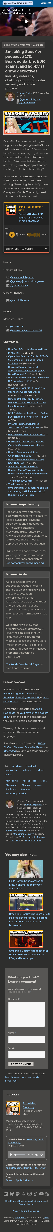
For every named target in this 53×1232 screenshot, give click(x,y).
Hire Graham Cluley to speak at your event (26, 1201)
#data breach (29, 780)
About (31, 1204)
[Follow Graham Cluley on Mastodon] (18, 1193)
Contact (23, 1204)
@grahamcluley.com (30, 99)
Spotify (28, 1168)
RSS (36, 1168)
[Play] (11, 1154)
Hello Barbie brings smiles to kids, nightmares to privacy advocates (26, 884)
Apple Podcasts (14, 1168)
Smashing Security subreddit (21, 697)
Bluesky (40, 747)
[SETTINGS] (41, 1154)
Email (11, 1048)
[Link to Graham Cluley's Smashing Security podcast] (23, 1193)
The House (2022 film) (20, 480)
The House (14, 484)
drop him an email (33, 840)
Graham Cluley (24, 93)
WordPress (20, 1217)
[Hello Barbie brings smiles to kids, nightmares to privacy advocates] (31, 869)
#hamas (26, 784)
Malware (26, 770)
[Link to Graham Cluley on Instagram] (29, 1193)
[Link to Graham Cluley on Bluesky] (12, 1193)
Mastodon (9, 750)
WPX (46, 1217)
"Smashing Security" (23, 833)
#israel (38, 784)
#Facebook (11, 784)
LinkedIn (32, 837)
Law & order (11, 770)
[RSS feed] (47, 1193)
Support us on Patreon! (21, 494)
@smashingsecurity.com (18, 693)
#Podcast (26, 789)
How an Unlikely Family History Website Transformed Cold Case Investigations (27, 402)
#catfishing (12, 780)
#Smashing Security (16, 793)
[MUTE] (36, 1154)
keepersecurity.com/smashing (25, 563)
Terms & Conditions (31, 1211)
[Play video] (26, 21)
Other (43, 1168)
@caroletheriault (20, 300)
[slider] (19, 1154)
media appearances (16, 830)
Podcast (40, 770)
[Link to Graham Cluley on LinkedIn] (6, 1193)
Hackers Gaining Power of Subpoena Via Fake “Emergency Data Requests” (26, 370)
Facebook (31, 766)
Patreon (10, 1180)
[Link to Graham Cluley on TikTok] (35, 1193)
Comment (14, 998)
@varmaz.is (17, 326)
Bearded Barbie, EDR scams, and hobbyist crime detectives (31, 217)
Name (12, 1032)
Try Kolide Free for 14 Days (22, 664)
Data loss (16, 766)
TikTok (23, 837)
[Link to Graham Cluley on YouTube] (41, 1193)
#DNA (44, 780)
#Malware (11, 789)
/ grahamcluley (27, 102)
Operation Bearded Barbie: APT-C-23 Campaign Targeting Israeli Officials (28, 360)
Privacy (9, 774)
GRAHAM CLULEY (15, 10)
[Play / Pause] (12, 235)
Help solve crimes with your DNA (26, 434)
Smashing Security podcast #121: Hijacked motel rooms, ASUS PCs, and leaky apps (28, 954)
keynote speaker (33, 804)
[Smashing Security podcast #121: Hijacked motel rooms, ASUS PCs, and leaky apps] (31, 938)
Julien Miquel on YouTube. (23, 466)
